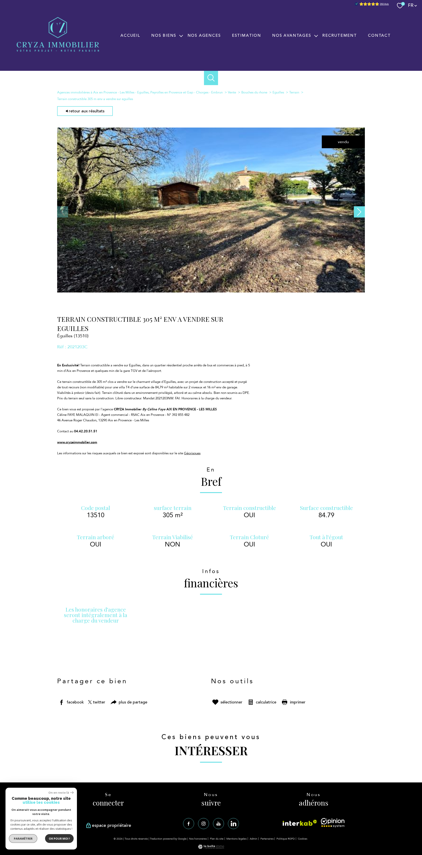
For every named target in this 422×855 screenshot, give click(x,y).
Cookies (302, 838)
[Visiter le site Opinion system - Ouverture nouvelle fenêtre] (332, 823)
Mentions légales (236, 838)
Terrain (294, 92)
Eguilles (278, 92)
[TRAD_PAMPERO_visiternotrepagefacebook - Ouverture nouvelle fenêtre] (188, 823)
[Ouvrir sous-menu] (181, 35)
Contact (379, 35)
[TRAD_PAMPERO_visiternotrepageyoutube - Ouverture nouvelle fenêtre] (218, 823)
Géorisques (192, 453)
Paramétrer (23, 838)
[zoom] (211, 291)
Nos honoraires (198, 838)
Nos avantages (291, 35)
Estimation (246, 35)
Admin (253, 838)
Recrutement (339, 35)
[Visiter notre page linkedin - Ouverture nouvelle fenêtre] (233, 823)
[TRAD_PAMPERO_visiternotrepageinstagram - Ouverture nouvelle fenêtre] (203, 823)
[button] (359, 211)
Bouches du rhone (254, 92)
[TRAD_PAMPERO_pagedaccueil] (58, 59)
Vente (232, 92)
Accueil (130, 35)
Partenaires (267, 838)
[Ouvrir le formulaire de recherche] (211, 78)
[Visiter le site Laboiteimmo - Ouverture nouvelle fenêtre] (211, 847)
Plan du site (217, 838)
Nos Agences (204, 35)
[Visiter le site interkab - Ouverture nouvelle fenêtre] (300, 823)
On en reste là (58, 792)
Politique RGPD (285, 838)
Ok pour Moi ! (59, 838)
